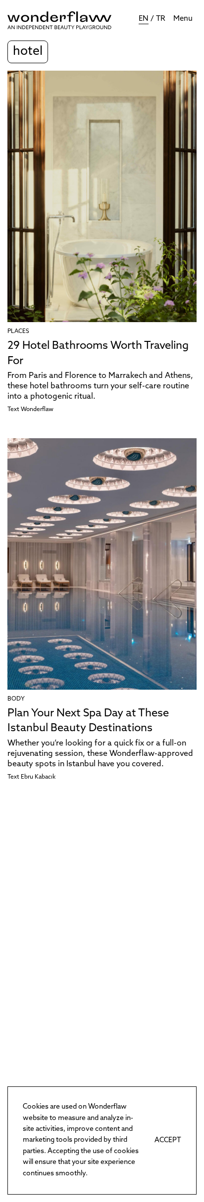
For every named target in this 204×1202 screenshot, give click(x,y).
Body (16, 699)
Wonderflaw (37, 410)
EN (144, 19)
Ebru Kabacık (38, 777)
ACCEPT (167, 1140)
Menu (183, 19)
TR (160, 19)
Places (18, 331)
